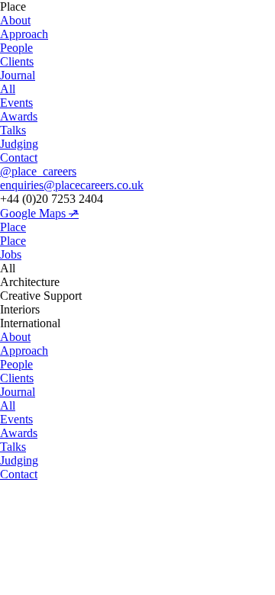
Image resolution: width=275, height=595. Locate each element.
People (16, 47)
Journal (17, 75)
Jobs (10, 254)
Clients (17, 61)
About (15, 20)
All (7, 88)
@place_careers (38, 171)
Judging (19, 143)
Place (13, 226)
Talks (13, 130)
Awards (18, 116)
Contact (18, 157)
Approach (24, 33)
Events (16, 102)
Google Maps (39, 213)
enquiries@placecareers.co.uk (72, 184)
